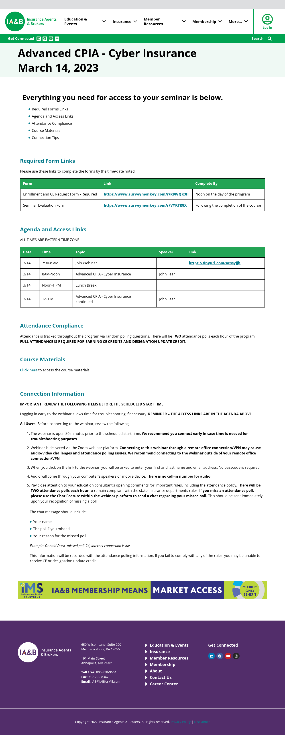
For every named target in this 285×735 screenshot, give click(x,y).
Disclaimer (202, 722)
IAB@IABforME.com (106, 681)
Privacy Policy (181, 722)
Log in (267, 27)
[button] (269, 38)
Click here (28, 370)
